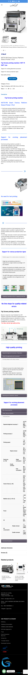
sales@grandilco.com (9, 599)
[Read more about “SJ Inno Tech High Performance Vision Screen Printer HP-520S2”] (25, 564)
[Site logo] (14, 5)
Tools (2, 632)
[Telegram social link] (19, 1)
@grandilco (9, 609)
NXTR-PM (13, 86)
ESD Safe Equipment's (6, 629)
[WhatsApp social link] (17, 1)
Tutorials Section (5, 641)
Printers (22, 45)
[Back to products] (4, 50)
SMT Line (21, 86)
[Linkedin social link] (15, 1)
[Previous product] (2, 50)
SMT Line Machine (14, 45)
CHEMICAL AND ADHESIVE (7, 627)
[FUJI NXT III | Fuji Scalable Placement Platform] (7, 569)
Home (2, 45)
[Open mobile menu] (1, 4)
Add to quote (12, 78)
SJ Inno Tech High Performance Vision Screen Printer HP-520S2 (19, 578)
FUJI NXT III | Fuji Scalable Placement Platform (6, 578)
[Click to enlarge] (3, 31)
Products (7, 45)
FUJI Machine (7, 86)
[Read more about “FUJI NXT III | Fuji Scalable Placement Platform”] (11, 564)
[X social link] (11, 1)
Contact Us (3, 638)
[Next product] (5, 50)
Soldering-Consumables (6, 624)
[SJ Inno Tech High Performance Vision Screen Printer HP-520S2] (20, 569)
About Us (3, 636)
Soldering (3, 622)
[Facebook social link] (9, 1)
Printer (17, 86)
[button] (2, 21)
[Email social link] (13, 1)
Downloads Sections (6, 643)
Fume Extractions (5, 634)
